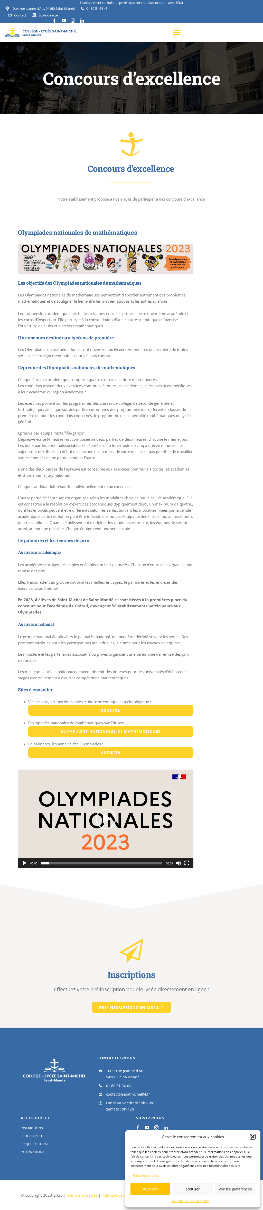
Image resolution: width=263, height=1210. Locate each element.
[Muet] (178, 863)
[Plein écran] (186, 863)
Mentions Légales (82, 1195)
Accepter (150, 1189)
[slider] (101, 863)
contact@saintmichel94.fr (128, 1094)
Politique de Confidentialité (190, 1201)
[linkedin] (82, 21)
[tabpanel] (105, 544)
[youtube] (64, 21)
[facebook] (54, 21)
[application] (105, 819)
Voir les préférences (235, 1189)
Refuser (193, 1189)
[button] (252, 1136)
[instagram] (73, 21)
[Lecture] (24, 863)
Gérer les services (146, 1175)
